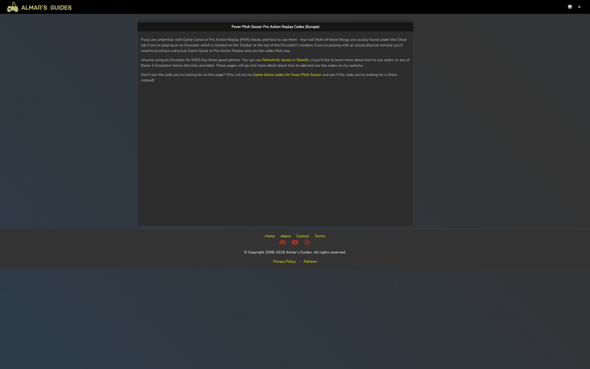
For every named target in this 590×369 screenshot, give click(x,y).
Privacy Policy (284, 261)
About (285, 236)
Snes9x (303, 59)
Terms (320, 236)
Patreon (310, 261)
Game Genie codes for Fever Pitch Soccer (287, 74)
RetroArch (271, 59)
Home (270, 236)
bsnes (286, 59)
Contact (302, 236)
